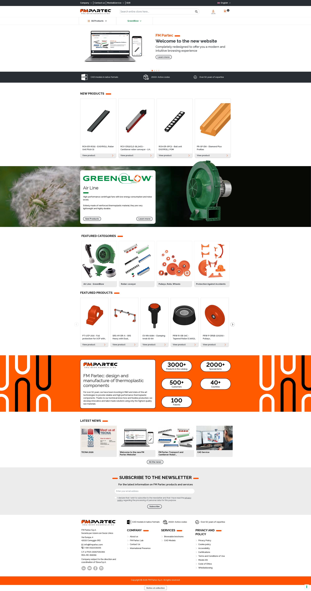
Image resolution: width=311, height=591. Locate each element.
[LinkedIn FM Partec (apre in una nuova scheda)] (83, 568)
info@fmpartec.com (93, 544)
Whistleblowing (205, 568)
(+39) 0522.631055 (92, 548)
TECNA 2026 (87, 452)
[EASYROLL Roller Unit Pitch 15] (98, 121)
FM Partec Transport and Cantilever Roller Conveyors (171, 453)
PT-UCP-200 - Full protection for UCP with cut (93, 337)
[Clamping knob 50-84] (154, 315)
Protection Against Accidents (211, 284)
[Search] (196, 11)
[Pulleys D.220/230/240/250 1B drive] (215, 315)
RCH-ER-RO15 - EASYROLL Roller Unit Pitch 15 (98, 148)
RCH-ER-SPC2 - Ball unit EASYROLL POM (170, 148)
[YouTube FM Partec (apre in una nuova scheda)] (89, 568)
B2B (128, 3)
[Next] (232, 324)
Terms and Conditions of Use (211, 556)
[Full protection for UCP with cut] (94, 315)
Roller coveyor (128, 284)
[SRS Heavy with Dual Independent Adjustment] (124, 315)
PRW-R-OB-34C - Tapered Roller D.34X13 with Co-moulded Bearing (184, 337)
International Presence (140, 548)
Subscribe (154, 506)
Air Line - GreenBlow (93, 284)
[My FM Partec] (213, 11)
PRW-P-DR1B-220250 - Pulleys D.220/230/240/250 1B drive (214, 337)
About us (134, 536)
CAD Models (170, 540)
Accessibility (204, 548)
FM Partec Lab (136, 540)
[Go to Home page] (95, 11)
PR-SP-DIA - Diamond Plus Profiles (209, 148)
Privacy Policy (204, 540)
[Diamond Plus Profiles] (213, 121)
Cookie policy (204, 544)
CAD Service (203, 452)
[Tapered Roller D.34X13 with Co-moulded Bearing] (185, 315)
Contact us (99, 3)
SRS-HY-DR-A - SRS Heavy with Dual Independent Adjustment (122, 337)
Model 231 (203, 560)
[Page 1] (152, 70)
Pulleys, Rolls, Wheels (169, 284)
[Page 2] (154, 70)
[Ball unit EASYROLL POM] (174, 121)
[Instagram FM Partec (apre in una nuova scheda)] (101, 568)
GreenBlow (133, 21)
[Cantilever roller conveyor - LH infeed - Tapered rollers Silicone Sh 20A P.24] (136, 121)
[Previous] (76, 324)
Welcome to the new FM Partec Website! (132, 453)
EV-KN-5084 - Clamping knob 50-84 (154, 337)
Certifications (204, 552)
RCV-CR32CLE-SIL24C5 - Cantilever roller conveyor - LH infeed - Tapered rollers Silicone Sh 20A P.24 (135, 148)
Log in (213, 13)
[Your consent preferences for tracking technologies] (306, 586)
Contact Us (135, 544)
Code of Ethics (205, 564)
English (224, 3)
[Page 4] (158, 70)
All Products (97, 21)
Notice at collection (155, 588)
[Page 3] (156, 70)
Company (84, 3)
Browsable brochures (174, 536)
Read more (113, 453)
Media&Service (114, 3)
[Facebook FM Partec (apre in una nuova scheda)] (95, 568)
